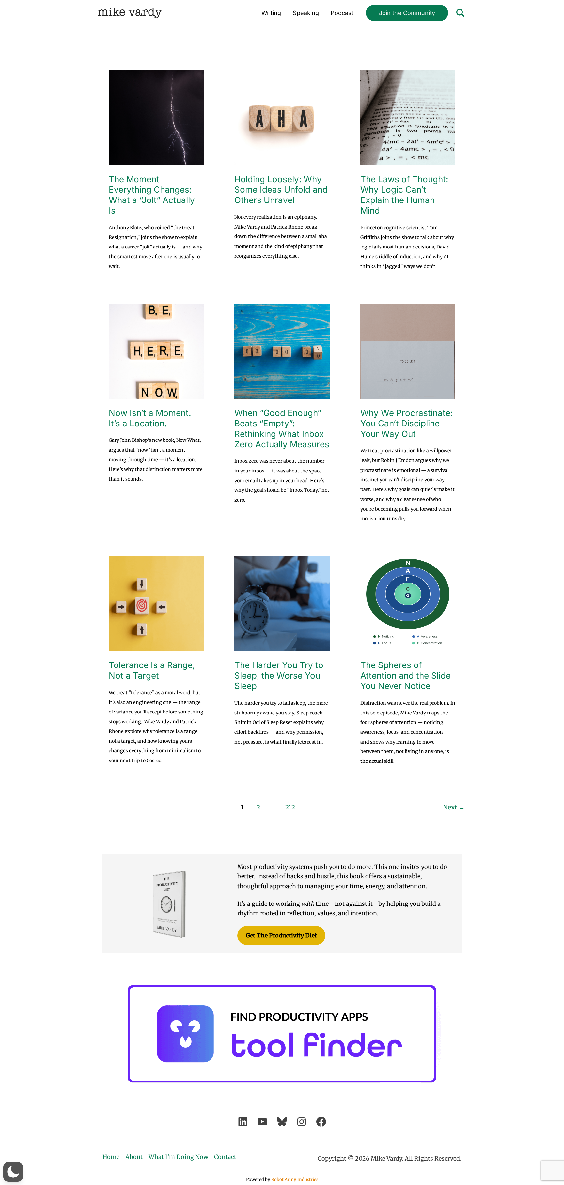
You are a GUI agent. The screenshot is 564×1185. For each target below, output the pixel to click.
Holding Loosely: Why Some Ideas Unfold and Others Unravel (281, 189)
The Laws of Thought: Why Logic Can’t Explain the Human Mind (404, 195)
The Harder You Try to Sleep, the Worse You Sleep (278, 675)
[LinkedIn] (243, 1122)
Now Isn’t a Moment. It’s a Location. (150, 418)
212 (290, 807)
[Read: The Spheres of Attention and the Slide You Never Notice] (407, 603)
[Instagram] (301, 1122)
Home (110, 1157)
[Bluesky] (282, 1122)
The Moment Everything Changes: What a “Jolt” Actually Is (152, 195)
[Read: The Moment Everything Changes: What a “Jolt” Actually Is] (156, 117)
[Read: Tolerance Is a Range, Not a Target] (156, 603)
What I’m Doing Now (178, 1157)
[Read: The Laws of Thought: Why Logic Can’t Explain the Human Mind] (407, 117)
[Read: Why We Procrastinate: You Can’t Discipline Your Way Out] (407, 351)
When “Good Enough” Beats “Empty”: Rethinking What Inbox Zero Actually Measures (281, 428)
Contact (225, 1157)
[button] (407, 13)
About (134, 1157)
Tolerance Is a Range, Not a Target (152, 670)
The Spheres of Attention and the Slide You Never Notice (405, 675)
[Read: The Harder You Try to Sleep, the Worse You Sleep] (281, 603)
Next (454, 807)
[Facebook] (321, 1122)
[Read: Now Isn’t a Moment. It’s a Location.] (156, 351)
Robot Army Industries (294, 1179)
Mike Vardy (130, 13)
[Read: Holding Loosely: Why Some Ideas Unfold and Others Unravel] (281, 117)
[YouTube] (262, 1122)
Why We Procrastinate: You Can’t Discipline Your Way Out (406, 423)
